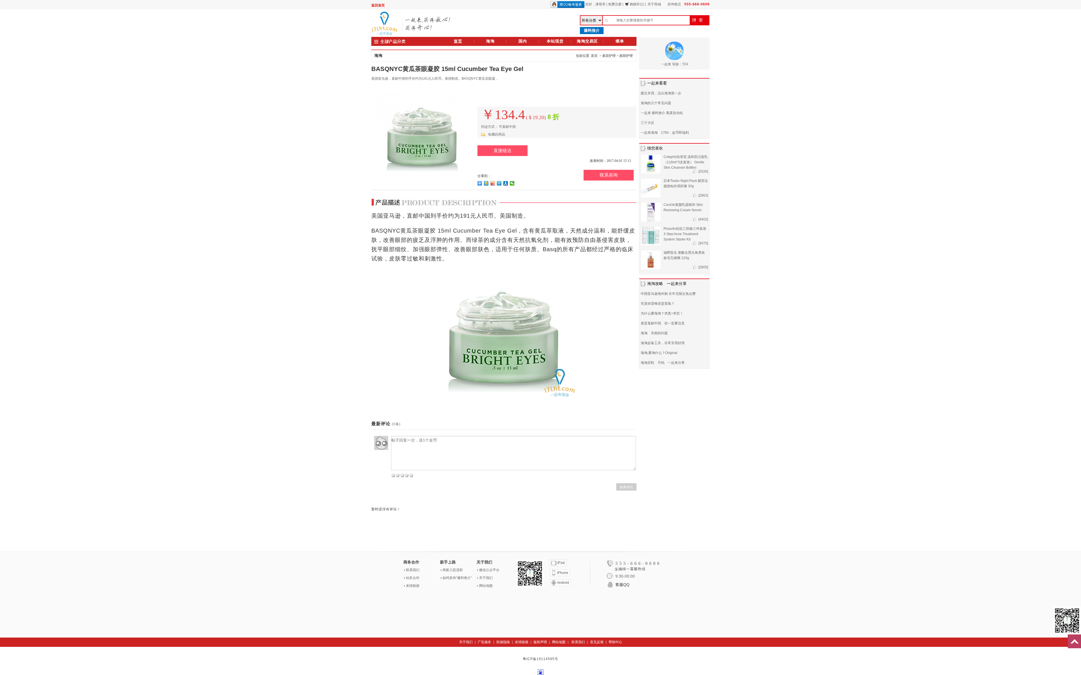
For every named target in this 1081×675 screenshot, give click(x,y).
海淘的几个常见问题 (656, 103)
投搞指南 (503, 642)
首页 (458, 41)
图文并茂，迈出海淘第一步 (661, 93)
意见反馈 (597, 642)
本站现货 (555, 41)
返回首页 (378, 5)
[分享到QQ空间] (486, 183)
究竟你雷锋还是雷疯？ (657, 304)
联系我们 (412, 570)
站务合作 (412, 578)
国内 (523, 41)
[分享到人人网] (505, 183)
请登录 (600, 4)
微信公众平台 (489, 570)
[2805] (703, 267)
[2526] (703, 171)
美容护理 (609, 56)
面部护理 (626, 56)
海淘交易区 (587, 41)
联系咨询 (609, 175)
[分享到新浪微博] (492, 183)
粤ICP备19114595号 (540, 659)
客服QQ (622, 584)
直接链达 (502, 150)
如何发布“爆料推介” (457, 578)
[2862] (703, 195)
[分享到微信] (512, 183)
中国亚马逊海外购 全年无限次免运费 (668, 294)
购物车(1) (637, 4)
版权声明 (540, 642)
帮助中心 (615, 642)
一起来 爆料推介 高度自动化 (662, 113)
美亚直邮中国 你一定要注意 (663, 323)
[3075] (703, 243)
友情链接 (412, 586)
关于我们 (486, 578)
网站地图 (486, 586)
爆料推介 (592, 30)
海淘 (490, 41)
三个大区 (647, 123)
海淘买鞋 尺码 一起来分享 (663, 363)
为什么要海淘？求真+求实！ (662, 313)
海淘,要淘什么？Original (659, 353)
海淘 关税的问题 (654, 333)
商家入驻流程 (453, 570)
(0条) (396, 424)
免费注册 (615, 4)
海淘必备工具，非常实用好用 (663, 343)
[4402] (703, 219)
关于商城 (654, 4)
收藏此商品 (496, 134)
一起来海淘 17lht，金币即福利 (665, 133)
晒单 (620, 41)
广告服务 (484, 642)
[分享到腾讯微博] (499, 183)
